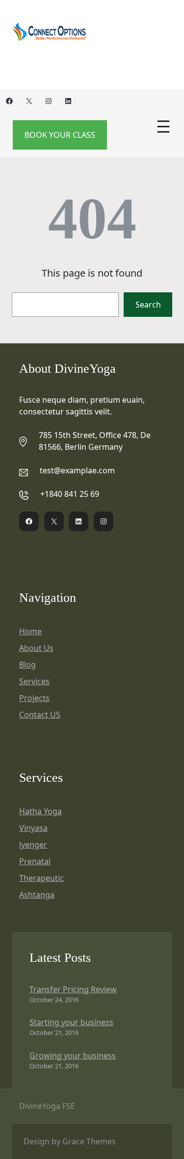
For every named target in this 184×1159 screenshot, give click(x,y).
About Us (36, 648)
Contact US (39, 714)
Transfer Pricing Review (73, 989)
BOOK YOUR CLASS (60, 134)
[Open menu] (163, 126)
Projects (34, 698)
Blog (27, 664)
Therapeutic (41, 878)
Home (30, 631)
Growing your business (72, 1055)
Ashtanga (36, 894)
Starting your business (71, 1022)
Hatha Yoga (40, 811)
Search (148, 304)
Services (34, 681)
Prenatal (35, 861)
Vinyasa (33, 828)
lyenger (33, 844)
